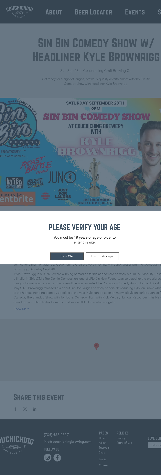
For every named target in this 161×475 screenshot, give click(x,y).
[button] (67, 256)
